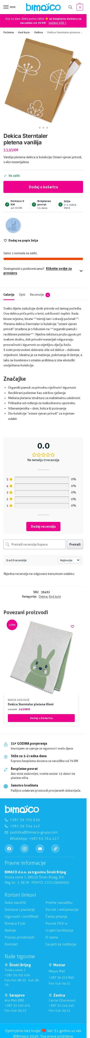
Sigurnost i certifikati (22, 916)
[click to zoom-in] (43, 80)
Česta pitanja (56, 916)
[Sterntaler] (13, 225)
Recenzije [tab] (39, 294)
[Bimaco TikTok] (55, 848)
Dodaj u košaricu (43, 187)
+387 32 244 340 (61, 1005)
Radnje (10, 930)
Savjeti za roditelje (60, 944)
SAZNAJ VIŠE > (57, 23)
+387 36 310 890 (61, 977)
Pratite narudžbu (58, 902)
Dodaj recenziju (43, 526)
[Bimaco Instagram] (24, 848)
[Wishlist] (72, 626)
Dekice (38, 32)
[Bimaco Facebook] (9, 848)
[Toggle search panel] (70, 7)
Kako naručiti (15, 902)
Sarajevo (17, 995)
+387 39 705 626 (17, 975)
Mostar (59, 965)
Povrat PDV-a (56, 923)
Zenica (59, 995)
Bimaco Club (15, 923)
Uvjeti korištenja (59, 930)
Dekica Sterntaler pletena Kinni (31, 704)
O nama (51, 937)
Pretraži (75, 544)
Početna (8, 32)
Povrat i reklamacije (61, 909)
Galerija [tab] (8, 294)
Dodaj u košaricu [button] (41, 718)
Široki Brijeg (20, 965)
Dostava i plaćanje (20, 909)
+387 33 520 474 (17, 1005)
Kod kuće (24, 32)
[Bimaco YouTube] (40, 848)
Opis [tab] (22, 294)
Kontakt (11, 944)
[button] (79, 7)
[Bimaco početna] (22, 809)
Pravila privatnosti (19, 937)
